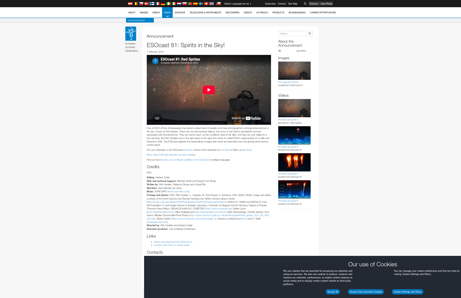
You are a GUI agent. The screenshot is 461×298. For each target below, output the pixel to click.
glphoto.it (242, 218)
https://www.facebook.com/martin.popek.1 (193, 218)
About (132, 12)
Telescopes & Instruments (205, 12)
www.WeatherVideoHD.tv (160, 211)
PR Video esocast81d (288, 201)
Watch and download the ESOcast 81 (173, 241)
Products (278, 12)
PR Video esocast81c (288, 173)
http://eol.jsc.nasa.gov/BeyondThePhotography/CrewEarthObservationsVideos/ (187, 201)
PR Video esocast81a (288, 119)
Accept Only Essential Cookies (366, 291)
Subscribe (270, 3)
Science (314, 3)
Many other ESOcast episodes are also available (171, 154)
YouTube (225, 149)
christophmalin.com (157, 222)
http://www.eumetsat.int (218, 208)
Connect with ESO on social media (171, 245)
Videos (156, 12)
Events (248, 12)
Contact (282, 3)
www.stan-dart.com (178, 191)
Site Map (292, 3)
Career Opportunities (323, 12)
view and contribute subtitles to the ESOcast (185, 159)
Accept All (333, 291)
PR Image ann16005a (288, 82)
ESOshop (180, 12)
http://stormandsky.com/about (210, 211)
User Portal (326, 3)
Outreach (262, 12)
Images (144, 12)
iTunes (189, 149)
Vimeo (248, 149)
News (167, 12)
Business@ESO (297, 12)
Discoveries (233, 12)
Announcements (136, 20)
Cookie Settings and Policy (408, 291)
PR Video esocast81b (288, 146)
